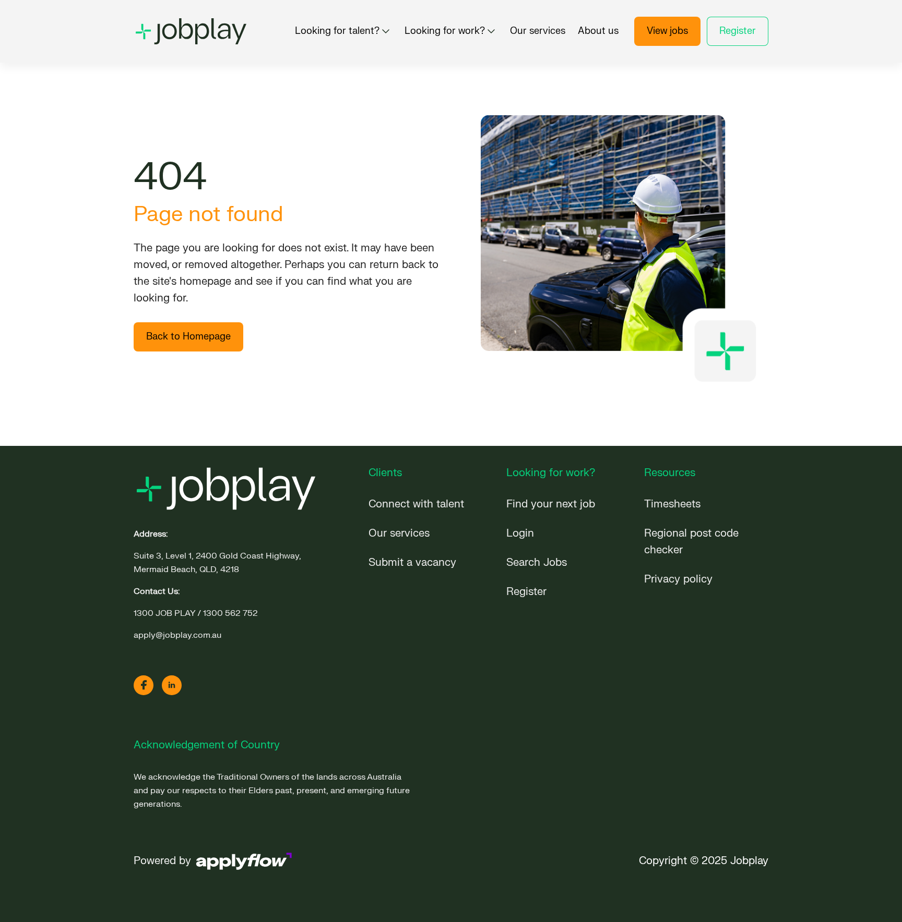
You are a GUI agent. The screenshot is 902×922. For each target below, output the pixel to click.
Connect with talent (416, 504)
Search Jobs (536, 562)
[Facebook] (143, 685)
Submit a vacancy (412, 562)
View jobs (667, 31)
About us (598, 31)
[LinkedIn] (172, 685)
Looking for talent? (337, 31)
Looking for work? (445, 31)
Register (737, 31)
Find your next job (550, 504)
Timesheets (672, 504)
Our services (537, 31)
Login (520, 533)
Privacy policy (678, 579)
